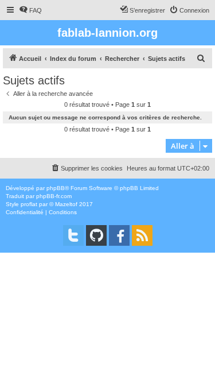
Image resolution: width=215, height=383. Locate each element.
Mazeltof (66, 204)
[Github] (96, 235)
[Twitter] (73, 235)
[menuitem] (30, 10)
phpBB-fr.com (54, 196)
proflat (29, 204)
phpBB (55, 188)
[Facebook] (119, 235)
